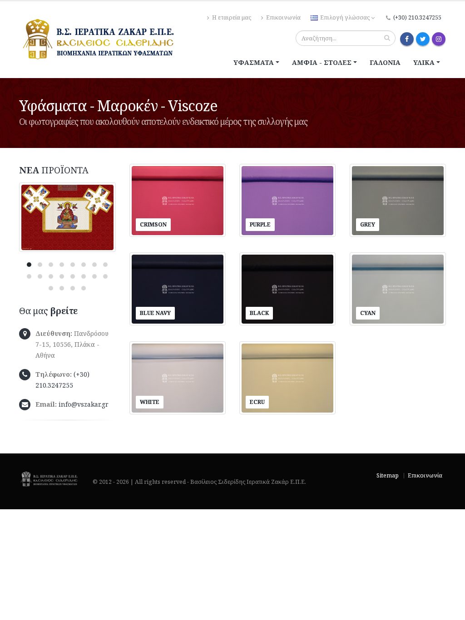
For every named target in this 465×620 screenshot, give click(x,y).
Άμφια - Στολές (321, 62)
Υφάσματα (253, 62)
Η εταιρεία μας (231, 17)
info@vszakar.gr (84, 404)
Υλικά (424, 62)
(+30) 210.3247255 (417, 17)
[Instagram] (438, 39)
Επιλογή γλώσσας (345, 17)
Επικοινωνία (283, 17)
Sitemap (387, 475)
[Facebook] (407, 39)
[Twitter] (423, 39)
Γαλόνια (385, 62)
